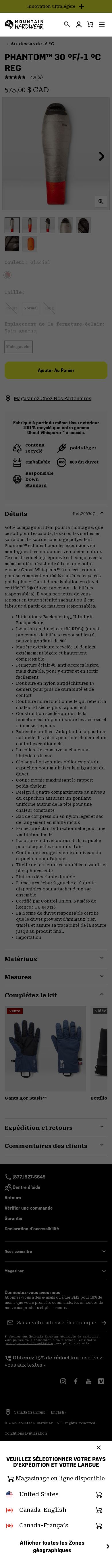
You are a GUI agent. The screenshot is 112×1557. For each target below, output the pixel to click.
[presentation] (67, 24)
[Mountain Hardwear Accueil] (24, 24)
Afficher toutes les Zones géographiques (52, 1546)
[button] (101, 24)
